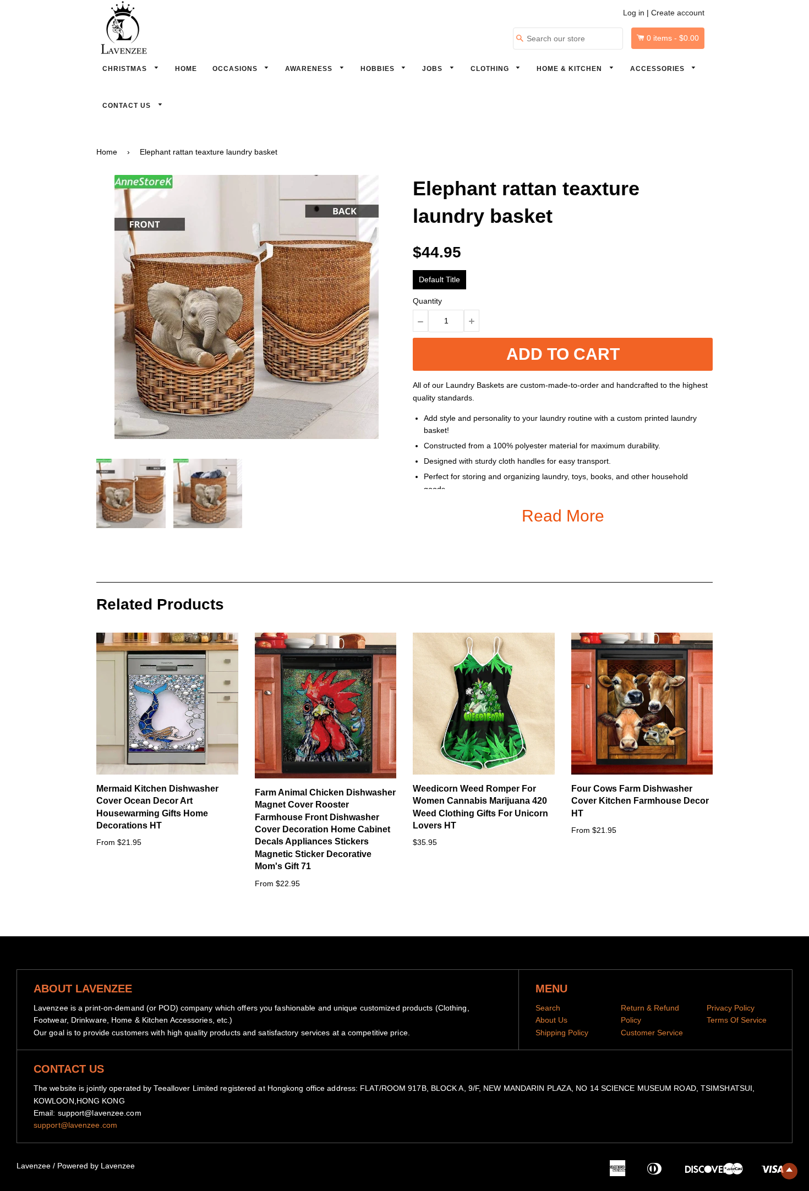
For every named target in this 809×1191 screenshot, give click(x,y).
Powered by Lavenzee (96, 1165)
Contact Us (127, 105)
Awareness (310, 69)
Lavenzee (34, 1165)
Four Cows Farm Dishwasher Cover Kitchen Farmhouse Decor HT (640, 801)
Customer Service (652, 1032)
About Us (551, 1020)
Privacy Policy (731, 1007)
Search (547, 1007)
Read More (563, 516)
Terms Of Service (737, 1020)
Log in (633, 12)
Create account (677, 12)
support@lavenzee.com (75, 1125)
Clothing (491, 69)
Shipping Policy (561, 1032)
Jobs (433, 69)
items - (673, 38)
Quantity (427, 301)
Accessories (658, 69)
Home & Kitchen (570, 69)
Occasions (236, 69)
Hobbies (378, 69)
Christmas (125, 69)
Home (186, 69)
